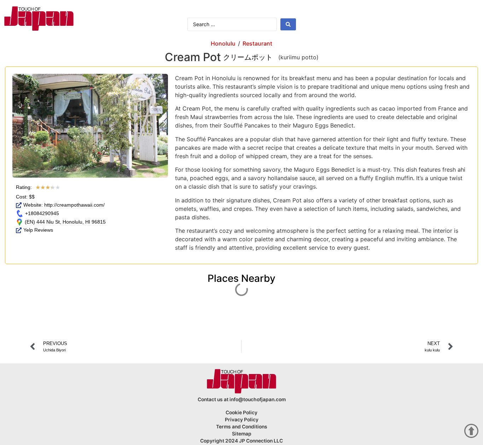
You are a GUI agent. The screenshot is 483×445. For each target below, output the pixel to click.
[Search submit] (288, 24)
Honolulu (223, 43)
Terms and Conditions (241, 426)
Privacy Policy (241, 419)
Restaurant (257, 43)
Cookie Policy (241, 412)
